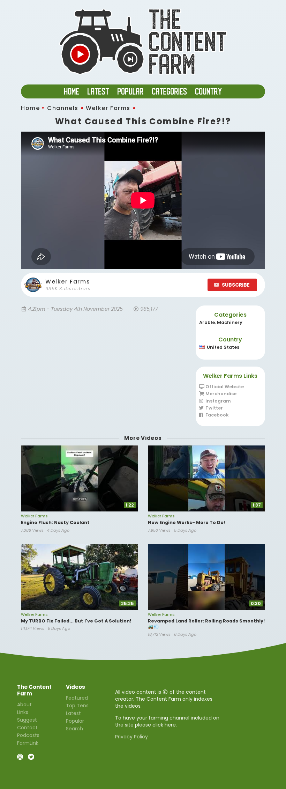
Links (22, 712)
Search (74, 728)
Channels (62, 108)
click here (164, 724)
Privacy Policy (131, 736)
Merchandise (220, 394)
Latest (73, 713)
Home (30, 108)
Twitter (213, 408)
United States (223, 347)
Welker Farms (108, 108)
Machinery (229, 322)
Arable (207, 322)
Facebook (216, 415)
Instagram (217, 401)
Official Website (224, 387)
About (24, 705)
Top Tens (77, 705)
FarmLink (27, 742)
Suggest (27, 719)
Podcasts (28, 735)
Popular (75, 720)
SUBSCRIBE (236, 284)
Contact (27, 727)
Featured (77, 698)
